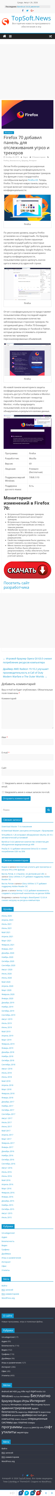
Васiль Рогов (7, 883)
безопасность (15, 160)
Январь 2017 (7, 1147)
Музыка (46, 1405)
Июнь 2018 (7, 1077)
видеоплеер (46, 1412)
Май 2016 (6, 1180)
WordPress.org (8, 1298)
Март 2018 (6, 1089)
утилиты (9, 1431)
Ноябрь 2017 (7, 1106)
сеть (42, 1427)
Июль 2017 (7, 1122)
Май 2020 (6, 982)
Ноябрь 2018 (7, 1056)
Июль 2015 (7, 1217)
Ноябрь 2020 (7, 957)
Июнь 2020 (7, 977)
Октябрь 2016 (8, 1159)
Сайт (4, 767)
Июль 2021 (7, 924)
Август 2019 (7, 1019)
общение (23, 1419)
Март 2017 (6, 1139)
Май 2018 (6, 1081)
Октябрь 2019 (8, 1011)
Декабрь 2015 (8, 1201)
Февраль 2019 (8, 1044)
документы (16, 1415)
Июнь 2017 (7, 1126)
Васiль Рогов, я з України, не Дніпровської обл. (23, 874)
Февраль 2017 (8, 1143)
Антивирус (25, 1396)
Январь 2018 (7, 1097)
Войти (4, 1285)
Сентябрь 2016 (8, 1163)
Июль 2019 (7, 1023)
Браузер (25, 160)
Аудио (4, 1237)
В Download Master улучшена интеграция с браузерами (27, 830)
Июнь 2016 (7, 1176)
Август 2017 (7, 1118)
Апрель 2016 (7, 1184)
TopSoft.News (31, 18)
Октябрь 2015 (8, 1209)
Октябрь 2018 (8, 1060)
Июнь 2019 (7, 1027)
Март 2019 (6, 1039)
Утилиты (6, 1270)
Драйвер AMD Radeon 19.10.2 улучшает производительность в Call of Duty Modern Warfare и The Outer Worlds (26, 672)
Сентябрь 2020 (8, 965)
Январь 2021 (7, 949)
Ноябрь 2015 (7, 1205)
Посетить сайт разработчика (17, 585)
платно (22, 1422)
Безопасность (8, 1241)
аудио (35, 1408)
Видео (4, 1245)
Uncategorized (8, 1233)
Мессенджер (37, 1404)
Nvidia (39, 1391)
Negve (25, 157)
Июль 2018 (7, 1073)
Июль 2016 (7, 1172)
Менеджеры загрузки (20, 1404)
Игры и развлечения (11, 1258)
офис (15, 1422)
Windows (7, 1396)
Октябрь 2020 (8, 961)
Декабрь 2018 (8, 1052)
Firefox (6, 160)
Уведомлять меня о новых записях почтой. (27, 792)
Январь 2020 (7, 998)
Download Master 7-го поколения (17, 826)
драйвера (27, 1415)
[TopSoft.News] (4, 36)
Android (5, 1391)
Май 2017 (6, 1130)
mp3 (28, 1391)
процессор (27, 1427)
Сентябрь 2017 (8, 1114)
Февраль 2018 (8, 1093)
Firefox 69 (33, 180)
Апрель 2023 (7, 920)
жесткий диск (40, 1415)
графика (6, 1415)
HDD (15, 1391)
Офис (4, 1266)
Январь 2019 (7, 1048)
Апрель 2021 (7, 936)
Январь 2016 (7, 1196)
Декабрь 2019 (8, 1002)
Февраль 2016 (8, 1192)
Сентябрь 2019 (8, 1015)
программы (12, 1426)
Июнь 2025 (7, 916)
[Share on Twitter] (26, 1493)
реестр (35, 1427)
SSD (44, 1391)
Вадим (4, 867)
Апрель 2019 (7, 1035)
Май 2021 (6, 932)
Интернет (9, 132)
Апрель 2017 (7, 1134)
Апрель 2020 (7, 986)
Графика (5, 1249)
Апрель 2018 (7, 1085)
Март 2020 (6, 990)
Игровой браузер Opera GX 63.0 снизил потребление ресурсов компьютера (27, 660)
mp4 (33, 1391)
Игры (25, 1401)
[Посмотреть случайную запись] (50, 36)
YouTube (16, 1397)
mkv (23, 1391)
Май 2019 (6, 1031)
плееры (31, 1422)
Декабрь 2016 (8, 1151)
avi (10, 1391)
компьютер (8, 1418)
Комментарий (9, 698)
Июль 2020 (7, 973)
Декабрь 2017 (8, 1101)
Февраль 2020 (8, 994)
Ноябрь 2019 (7, 1006)
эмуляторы (22, 1432)
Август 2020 (7, 969)
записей (7, 1289)
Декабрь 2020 (8, 953)
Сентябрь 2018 (8, 1064)
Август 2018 (7, 1068)
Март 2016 (6, 1188)
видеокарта (34, 1411)
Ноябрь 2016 (7, 1155)
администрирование (16, 1408)
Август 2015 (7, 1213)
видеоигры (23, 1412)
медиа (17, 1419)
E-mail (5, 752)
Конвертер (6, 1405)
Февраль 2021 (8, 944)
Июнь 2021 (7, 928)
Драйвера (6, 1253)
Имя (5, 737)
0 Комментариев (38, 157)
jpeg (19, 1392)
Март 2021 (6, 940)
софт (48, 1427)
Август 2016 (7, 1168)
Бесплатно (40, 1395)
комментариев (10, 1294)
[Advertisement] (27, 71)
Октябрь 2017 (8, 1110)
